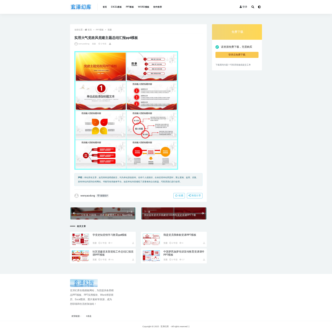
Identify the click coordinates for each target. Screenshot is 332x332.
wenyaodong (83, 44)
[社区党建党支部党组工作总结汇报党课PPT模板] (80, 260)
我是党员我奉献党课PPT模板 (179, 235)
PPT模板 (130, 7)
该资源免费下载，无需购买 (236, 47)
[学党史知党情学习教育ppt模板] (80, 243)
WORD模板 (143, 7)
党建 (110, 30)
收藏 (180, 195)
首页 (105, 7)
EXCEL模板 (116, 7)
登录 (244, 7)
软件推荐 (157, 7)
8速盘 (88, 316)
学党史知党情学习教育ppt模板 (110, 235)
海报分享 (196, 195)
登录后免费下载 (236, 55)
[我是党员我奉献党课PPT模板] (151, 243)
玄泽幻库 (164, 326)
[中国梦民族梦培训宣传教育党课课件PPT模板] (151, 260)
